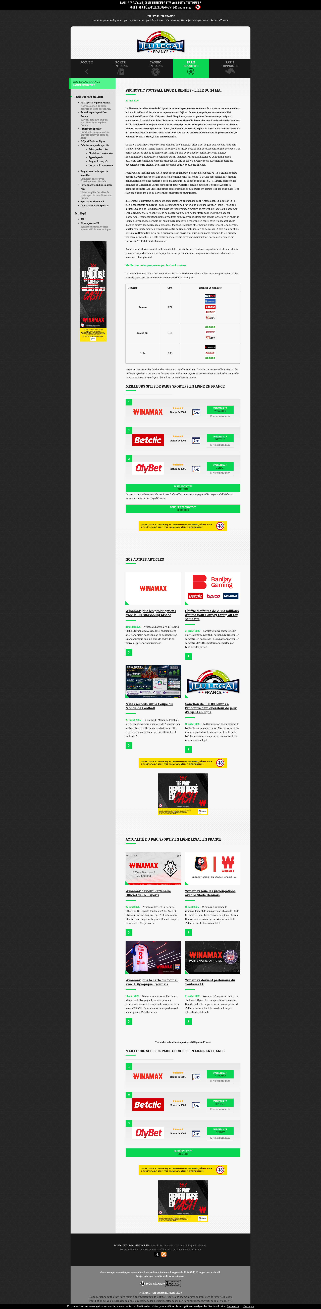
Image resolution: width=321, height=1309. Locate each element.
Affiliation (164, 1249)
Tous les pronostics (183, 509)
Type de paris (96, 157)
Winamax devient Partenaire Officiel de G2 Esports (148, 893)
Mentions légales (129, 1249)
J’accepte (248, 1306)
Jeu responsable (181, 1249)
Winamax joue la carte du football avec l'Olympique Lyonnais (152, 982)
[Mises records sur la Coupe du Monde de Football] (153, 681)
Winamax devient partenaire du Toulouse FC (210, 982)
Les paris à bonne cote (101, 165)
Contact (196, 1249)
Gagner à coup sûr (98, 161)
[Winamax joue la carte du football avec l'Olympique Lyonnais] (153, 957)
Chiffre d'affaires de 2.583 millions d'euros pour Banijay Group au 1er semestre (212, 615)
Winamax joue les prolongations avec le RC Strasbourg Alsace (151, 613)
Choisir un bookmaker (101, 153)
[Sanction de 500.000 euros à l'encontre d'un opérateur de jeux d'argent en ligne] (213, 681)
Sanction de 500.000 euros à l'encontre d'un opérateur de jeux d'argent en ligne (211, 708)
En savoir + (233, 1306)
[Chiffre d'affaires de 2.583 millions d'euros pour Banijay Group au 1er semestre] (213, 588)
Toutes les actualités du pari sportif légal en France (183, 1042)
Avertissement (149, 1249)
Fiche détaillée (221, 416)
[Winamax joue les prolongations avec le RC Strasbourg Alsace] (153, 588)
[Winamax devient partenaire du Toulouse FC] (213, 957)
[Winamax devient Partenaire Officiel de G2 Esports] (153, 868)
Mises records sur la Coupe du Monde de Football (149, 706)
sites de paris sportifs (137, 277)
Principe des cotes (98, 149)
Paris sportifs (183, 488)
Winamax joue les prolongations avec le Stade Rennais (210, 893)
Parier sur (220, 410)
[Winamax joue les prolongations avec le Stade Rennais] (213, 868)
